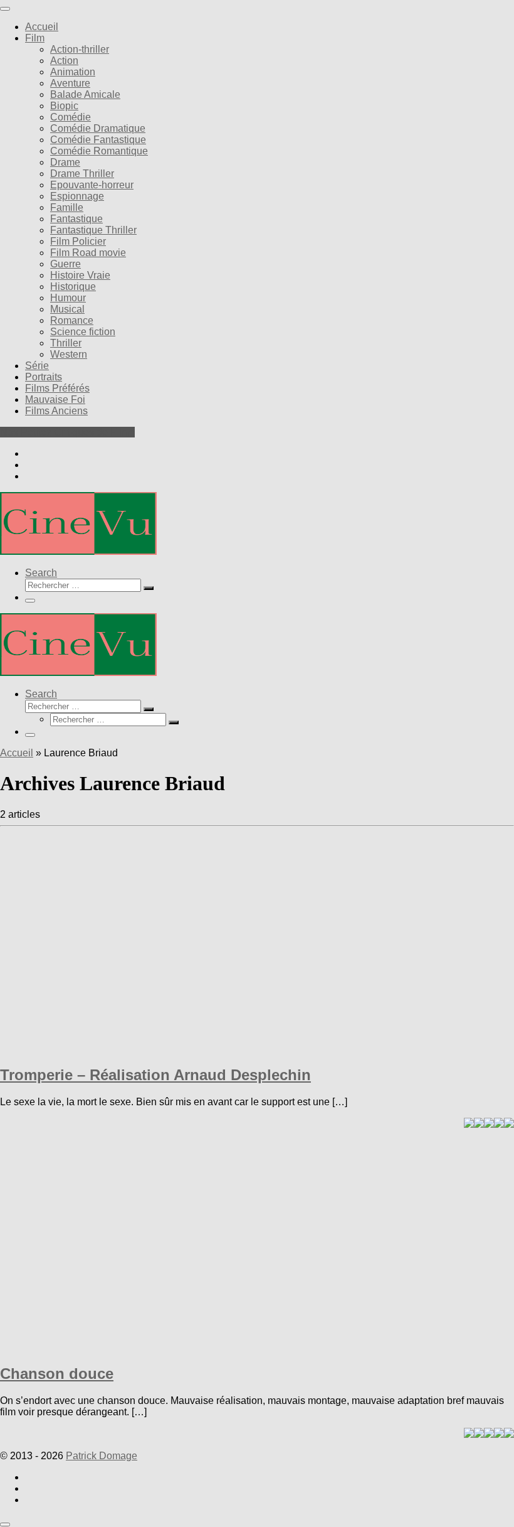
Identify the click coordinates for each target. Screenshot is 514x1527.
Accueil (16, 752)
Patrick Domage (101, 1455)
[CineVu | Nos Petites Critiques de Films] (78, 551)
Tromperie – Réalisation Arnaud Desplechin (155, 1074)
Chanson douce (56, 1373)
